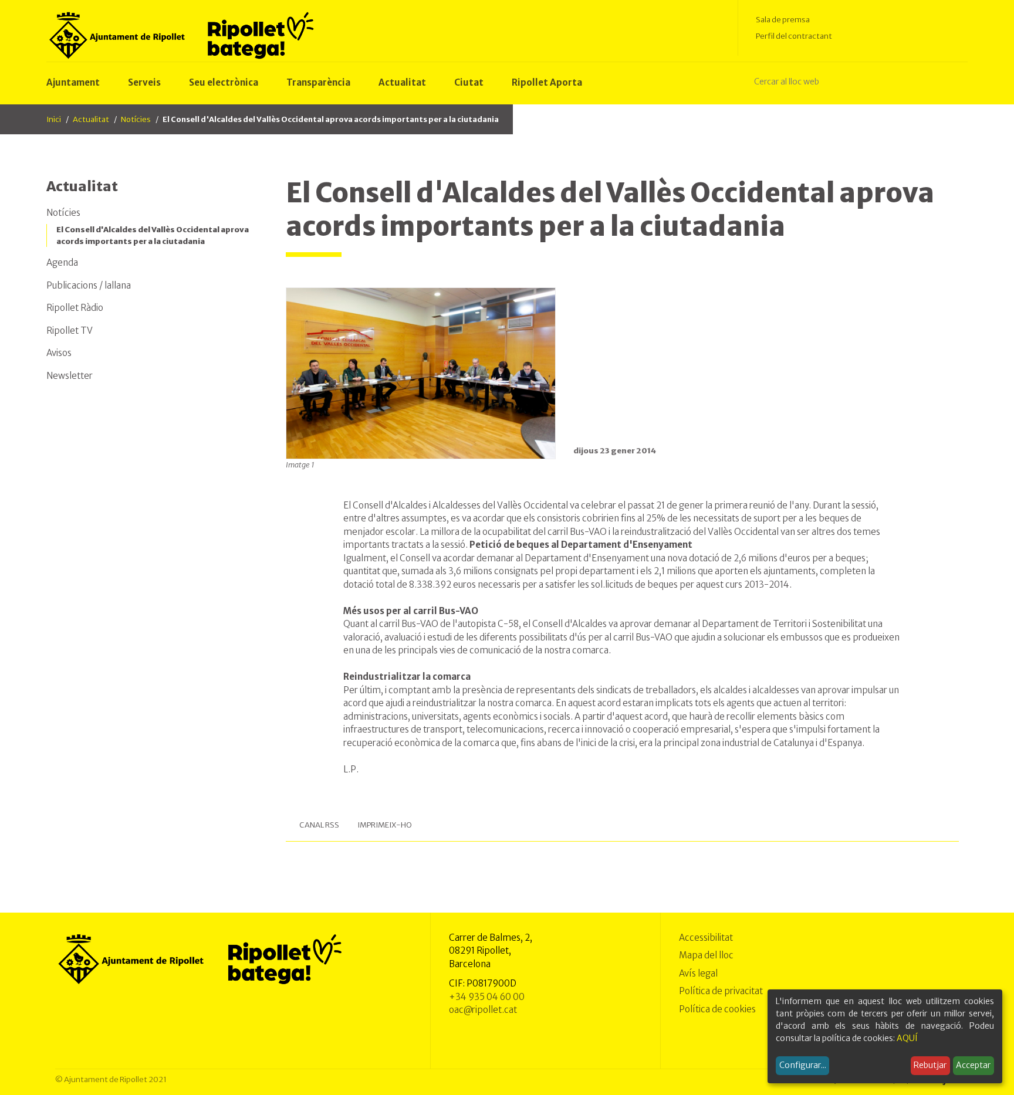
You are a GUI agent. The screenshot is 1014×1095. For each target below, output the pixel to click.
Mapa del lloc (706, 955)
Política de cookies (717, 1009)
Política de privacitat (721, 990)
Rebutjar (930, 1065)
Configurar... (802, 1065)
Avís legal (698, 973)
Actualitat (91, 119)
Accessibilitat (706, 937)
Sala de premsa (783, 20)
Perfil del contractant (794, 36)
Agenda (62, 262)
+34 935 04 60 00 (487, 996)
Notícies (136, 119)
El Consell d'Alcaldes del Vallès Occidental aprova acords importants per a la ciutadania (152, 235)
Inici (53, 119)
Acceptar (973, 1065)
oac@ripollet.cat (483, 1009)
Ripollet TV (69, 330)
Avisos (59, 352)
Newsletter (69, 375)
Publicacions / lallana (88, 285)
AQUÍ (907, 1038)
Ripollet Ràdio (74, 307)
